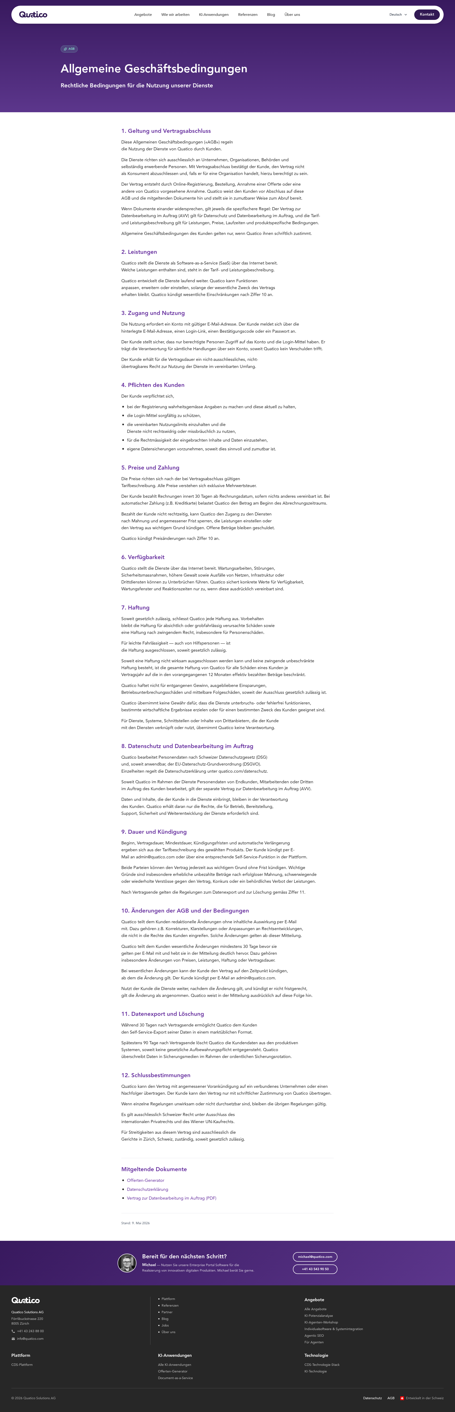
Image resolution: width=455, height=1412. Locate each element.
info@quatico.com (30, 1338)
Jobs (163, 1325)
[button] (77, 1321)
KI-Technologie (316, 1371)
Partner (165, 1312)
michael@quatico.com (315, 1257)
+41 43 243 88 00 (30, 1331)
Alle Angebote (316, 1309)
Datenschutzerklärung (147, 1189)
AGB (391, 1398)
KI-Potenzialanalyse (319, 1315)
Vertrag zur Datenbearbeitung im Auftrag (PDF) (171, 1198)
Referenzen (248, 14)
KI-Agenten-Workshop (321, 1322)
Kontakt (427, 15)
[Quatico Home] (77, 1300)
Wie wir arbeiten (175, 14)
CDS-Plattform (22, 1364)
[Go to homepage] (33, 14)
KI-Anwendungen (214, 14)
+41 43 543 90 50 (315, 1269)
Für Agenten (314, 1342)
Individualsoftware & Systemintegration (334, 1329)
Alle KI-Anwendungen (174, 1364)
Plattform (166, 1299)
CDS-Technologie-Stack (322, 1364)
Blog (271, 14)
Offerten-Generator (145, 1180)
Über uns (292, 14)
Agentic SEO (314, 1335)
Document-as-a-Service (175, 1378)
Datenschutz (372, 1398)
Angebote (143, 14)
